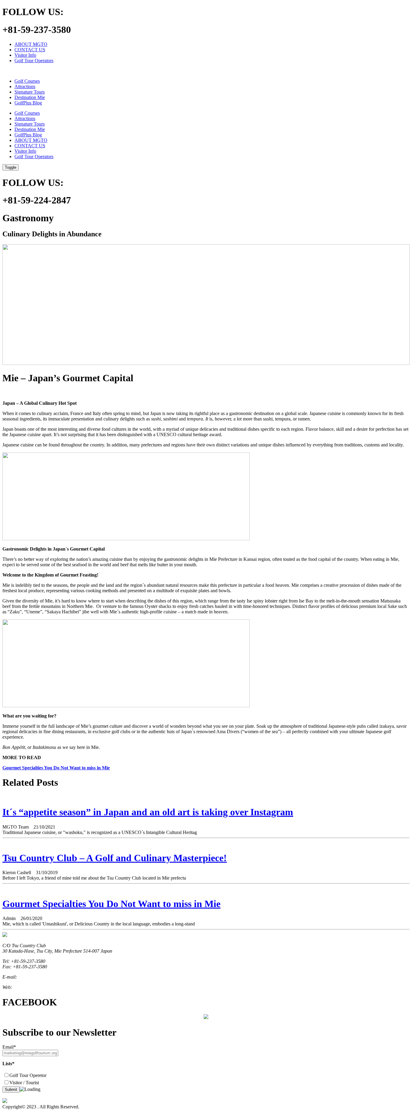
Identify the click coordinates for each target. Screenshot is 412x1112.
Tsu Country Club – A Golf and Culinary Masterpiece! (114, 857)
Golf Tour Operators (33, 60)
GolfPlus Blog (28, 102)
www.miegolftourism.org (36, 987)
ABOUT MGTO (30, 44)
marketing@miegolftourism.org (48, 976)
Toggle (10, 167)
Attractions (24, 86)
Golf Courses (27, 81)
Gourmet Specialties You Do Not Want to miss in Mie (56, 767)
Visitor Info (25, 55)
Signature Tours (29, 91)
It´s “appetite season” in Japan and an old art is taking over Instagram (147, 812)
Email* (9, 1047)
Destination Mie (29, 97)
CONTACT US (29, 49)
